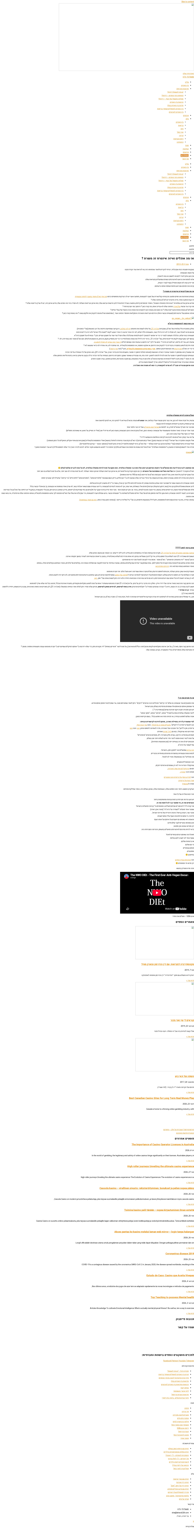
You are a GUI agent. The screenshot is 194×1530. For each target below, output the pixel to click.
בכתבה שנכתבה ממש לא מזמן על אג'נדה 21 (177, 553)
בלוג (187, 118)
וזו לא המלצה (125, 328)
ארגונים (186, 115)
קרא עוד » (190, 980)
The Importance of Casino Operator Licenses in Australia (163, 1144)
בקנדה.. (182, 772)
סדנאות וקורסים (183, 88)
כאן (138, 728)
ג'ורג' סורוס (167, 731)
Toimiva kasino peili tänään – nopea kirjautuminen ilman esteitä (159, 1210)
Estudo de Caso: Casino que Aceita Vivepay (170, 1275)
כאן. (95, 578)
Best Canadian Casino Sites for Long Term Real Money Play (161, 1098)
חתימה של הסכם (121, 575)
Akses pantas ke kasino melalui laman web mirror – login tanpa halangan (154, 1232)
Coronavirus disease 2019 (179, 1253)
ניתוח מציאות (178, 138)
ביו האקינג (185, 85)
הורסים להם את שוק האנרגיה (178, 768)
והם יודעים (178, 348)
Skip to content (187, 1)
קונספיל (185, 783)
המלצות (186, 149)
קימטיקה (180, 142)
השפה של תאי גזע (184, 1076)
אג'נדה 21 (155, 328)
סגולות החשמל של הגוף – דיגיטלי (170, 98)
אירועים (186, 152)
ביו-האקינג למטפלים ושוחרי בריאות (170, 108)
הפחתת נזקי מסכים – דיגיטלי (172, 95)
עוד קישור (114, 348)
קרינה (181, 135)
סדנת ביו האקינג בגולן (175, 105)
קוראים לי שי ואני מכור (182, 1020)
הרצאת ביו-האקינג (176, 102)
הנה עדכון (190, 750)
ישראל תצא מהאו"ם (151, 427)
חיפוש (191, 246)
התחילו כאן (184, 155)
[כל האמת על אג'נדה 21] (183, 318)
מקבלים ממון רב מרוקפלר (161, 725)
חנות (187, 145)
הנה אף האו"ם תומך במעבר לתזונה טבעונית (91, 296)
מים (182, 128)
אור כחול (180, 132)
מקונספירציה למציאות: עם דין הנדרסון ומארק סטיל (167, 964)
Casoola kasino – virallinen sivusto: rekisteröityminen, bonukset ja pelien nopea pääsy (147, 1188)
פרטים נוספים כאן (162, 566)
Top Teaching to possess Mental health (172, 1297)
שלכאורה (176, 306)
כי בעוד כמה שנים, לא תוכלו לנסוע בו (107, 342)
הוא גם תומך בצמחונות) (88, 499)
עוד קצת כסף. (141, 725)
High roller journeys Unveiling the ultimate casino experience (160, 1166)
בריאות (180, 125)
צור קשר (185, 158)
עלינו (187, 82)
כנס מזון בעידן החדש (183, 859)
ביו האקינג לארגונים (176, 112)
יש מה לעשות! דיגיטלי (175, 92)
